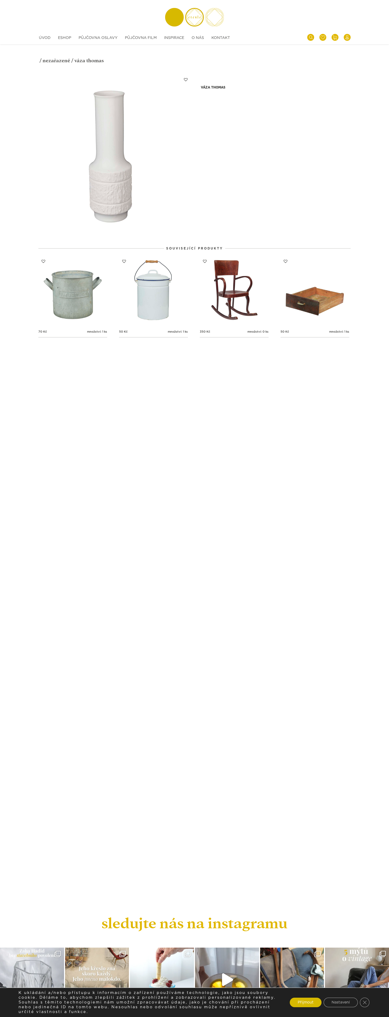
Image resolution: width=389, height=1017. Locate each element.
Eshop (64, 38)
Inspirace (174, 38)
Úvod (45, 38)
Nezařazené (56, 60)
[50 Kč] (153, 290)
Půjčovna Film (141, 38)
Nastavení (341, 1002)
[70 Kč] (72, 290)
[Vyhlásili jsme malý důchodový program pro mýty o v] (357, 980)
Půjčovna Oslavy (98, 38)
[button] (185, 79)
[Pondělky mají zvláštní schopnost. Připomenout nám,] (227, 980)
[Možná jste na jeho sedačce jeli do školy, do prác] (97, 980)
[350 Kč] (234, 290)
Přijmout (306, 1002)
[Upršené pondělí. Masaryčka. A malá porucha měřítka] (32, 980)
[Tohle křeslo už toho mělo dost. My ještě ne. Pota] (292, 980)
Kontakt (220, 38)
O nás (198, 38)
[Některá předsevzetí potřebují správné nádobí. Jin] (162, 980)
